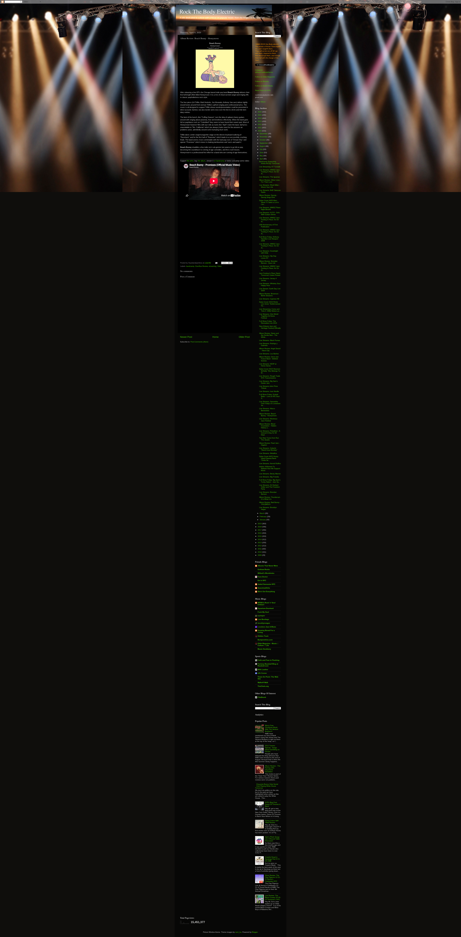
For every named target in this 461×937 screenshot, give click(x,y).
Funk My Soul (263, 612)
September (264, 143)
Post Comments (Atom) (199, 342)
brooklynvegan (264, 623)
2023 (260, 121)
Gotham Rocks (264, 569)
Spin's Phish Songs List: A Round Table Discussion (272, 839)
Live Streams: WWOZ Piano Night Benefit (269, 208)
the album (202, 161)
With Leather (263, 669)
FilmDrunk (262, 697)
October (263, 140)
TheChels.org (263, 686)
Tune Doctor (263, 577)
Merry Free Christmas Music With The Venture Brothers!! (271, 728)
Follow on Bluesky (262, 81)
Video (219, 266)
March (262, 513)
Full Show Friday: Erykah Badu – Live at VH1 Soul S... (269, 396)
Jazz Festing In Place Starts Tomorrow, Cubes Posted (269, 274)
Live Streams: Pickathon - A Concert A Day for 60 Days (269, 433)
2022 (260, 124)
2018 (260, 527)
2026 (260, 112)
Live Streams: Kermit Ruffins (270, 463)
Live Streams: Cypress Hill (269, 299)
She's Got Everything (266, 591)
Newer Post (186, 337)
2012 (260, 546)
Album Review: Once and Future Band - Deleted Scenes (268, 359)
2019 (260, 524)
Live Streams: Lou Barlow (269, 354)
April (262, 159)
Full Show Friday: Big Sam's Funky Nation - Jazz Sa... (269, 481)
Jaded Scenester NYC (266, 584)
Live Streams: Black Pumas (269, 340)
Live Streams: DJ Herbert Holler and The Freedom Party (269, 487)
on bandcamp (219, 161)
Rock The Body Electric (207, 11)
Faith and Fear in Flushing (268, 660)
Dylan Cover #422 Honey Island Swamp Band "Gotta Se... (268, 458)
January (263, 520)
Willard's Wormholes (266, 573)
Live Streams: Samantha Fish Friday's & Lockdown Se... (269, 403)
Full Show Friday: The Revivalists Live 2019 (268, 322)
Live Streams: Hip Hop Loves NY (267, 257)
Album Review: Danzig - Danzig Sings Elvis (268, 196)
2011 (260, 549)
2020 (260, 131)
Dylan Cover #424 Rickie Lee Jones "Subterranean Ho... (269, 304)
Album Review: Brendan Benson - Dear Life (268, 262)
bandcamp (190, 266)
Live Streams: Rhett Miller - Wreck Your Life (269, 186)
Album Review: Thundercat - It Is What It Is (270, 498)
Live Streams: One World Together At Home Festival (268, 316)
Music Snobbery (264, 649)
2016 (260, 533)
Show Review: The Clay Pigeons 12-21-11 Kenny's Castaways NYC (272, 878)
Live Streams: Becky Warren (270, 474)
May (261, 156)
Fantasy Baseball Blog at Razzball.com (268, 665)
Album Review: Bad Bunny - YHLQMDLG (269, 503)
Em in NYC (262, 580)
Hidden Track (263, 636)
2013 (260, 543)
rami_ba (238, 932)
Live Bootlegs (263, 619)
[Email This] (222, 263)
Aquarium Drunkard (266, 608)
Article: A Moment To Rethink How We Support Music (269, 468)
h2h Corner (262, 673)
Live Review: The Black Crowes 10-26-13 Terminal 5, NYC (273, 897)
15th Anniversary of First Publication (268, 226)
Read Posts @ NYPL (263, 90)
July (261, 149)
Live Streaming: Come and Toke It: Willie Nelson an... (270, 310)
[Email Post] (216, 263)
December (264, 134)
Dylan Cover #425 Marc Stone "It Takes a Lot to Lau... (269, 202)
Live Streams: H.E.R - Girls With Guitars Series (269, 213)
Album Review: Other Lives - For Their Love (270, 181)
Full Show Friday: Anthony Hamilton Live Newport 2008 (269, 239)
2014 (260, 539)
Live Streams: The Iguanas (269, 177)
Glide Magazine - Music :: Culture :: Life (268, 644)
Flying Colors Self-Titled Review (272, 821)
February (263, 516)
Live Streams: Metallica (268, 453)
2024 (260, 118)
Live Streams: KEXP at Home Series (267, 365)
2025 (260, 115)
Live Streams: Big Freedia (269, 477)
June (262, 152)
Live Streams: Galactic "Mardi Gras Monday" (268, 449)
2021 (260, 128)
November (264, 137)
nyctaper (261, 616)
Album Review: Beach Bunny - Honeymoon (268, 415)
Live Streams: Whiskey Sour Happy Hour (270, 284)
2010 (260, 552)
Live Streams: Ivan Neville (269, 391)
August (262, 146)
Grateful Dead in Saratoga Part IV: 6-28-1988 (272, 859)
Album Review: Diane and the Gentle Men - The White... (269, 335)
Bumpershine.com (265, 640)
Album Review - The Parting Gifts (272, 769)
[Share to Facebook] (229, 263)
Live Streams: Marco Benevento (267, 409)
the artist (190, 161)
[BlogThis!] (224, 263)
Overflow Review (201, 266)
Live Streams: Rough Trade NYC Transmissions (269, 377)
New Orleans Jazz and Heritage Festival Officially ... (270, 328)
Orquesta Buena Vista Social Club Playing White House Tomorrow (266, 786)
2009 (260, 555)
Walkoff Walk (263, 682)
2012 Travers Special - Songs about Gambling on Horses (272, 748)
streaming (212, 266)
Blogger (255, 932)
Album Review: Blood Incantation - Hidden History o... (267, 426)
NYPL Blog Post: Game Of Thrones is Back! (272, 804)
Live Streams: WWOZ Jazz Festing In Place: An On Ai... (269, 172)
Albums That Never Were (268, 566)
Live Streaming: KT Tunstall (269, 167)
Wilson (263, 102)
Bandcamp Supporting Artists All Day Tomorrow (269, 162)
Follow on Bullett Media (264, 86)
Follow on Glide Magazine (265, 77)
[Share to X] (227, 263)
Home (215, 337)
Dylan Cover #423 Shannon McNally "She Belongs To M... (269, 371)
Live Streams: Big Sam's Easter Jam (268, 382)
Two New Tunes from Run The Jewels (269, 439)
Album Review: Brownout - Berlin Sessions (269, 295)
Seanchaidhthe (264, 588)
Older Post (244, 337)
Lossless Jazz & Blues (267, 627)
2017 (260, 530)
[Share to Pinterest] (231, 263)
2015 (260, 536)
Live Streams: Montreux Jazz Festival (268, 420)
